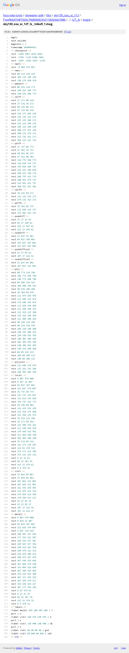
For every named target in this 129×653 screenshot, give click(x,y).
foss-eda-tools (12, 15)
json (123, 648)
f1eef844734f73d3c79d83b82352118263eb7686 (34, 20)
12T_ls (75, 20)
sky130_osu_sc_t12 (66, 15)
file (67, 31)
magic (87, 20)
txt (116, 648)
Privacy (27, 648)
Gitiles (19, 648)
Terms (36, 648)
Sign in (122, 4)
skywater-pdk (34, 15)
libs (48, 15)
